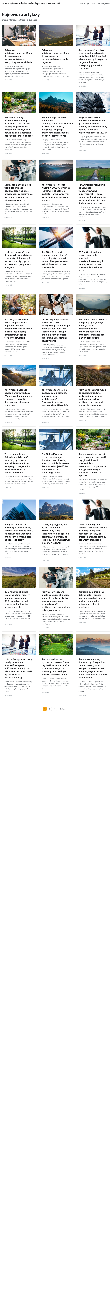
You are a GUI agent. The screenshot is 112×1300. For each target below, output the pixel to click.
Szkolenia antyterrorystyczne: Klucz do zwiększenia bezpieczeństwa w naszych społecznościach (18, 56)
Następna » (64, 709)
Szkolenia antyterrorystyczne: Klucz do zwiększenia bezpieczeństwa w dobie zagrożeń (55, 56)
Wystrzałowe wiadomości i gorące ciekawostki (31, 3)
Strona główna (104, 3)
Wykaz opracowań (87, 3)
